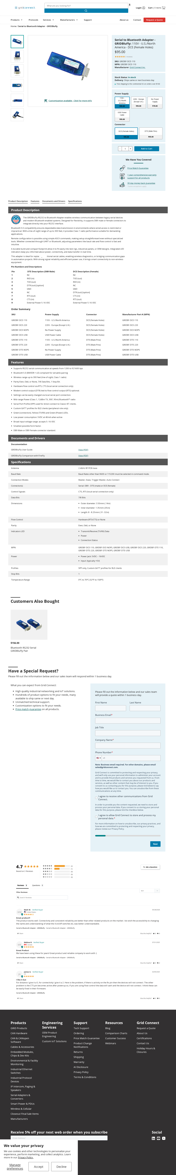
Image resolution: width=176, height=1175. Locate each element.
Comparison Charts (116, 1033)
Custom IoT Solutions (54, 1041)
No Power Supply (155, 100)
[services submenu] (53, 19)
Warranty (79, 1062)
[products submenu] (22, 19)
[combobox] (86, 6)
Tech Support (81, 1028)
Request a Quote (154, 19)
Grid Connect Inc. (137, 67)
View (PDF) (83, 449)
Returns (78, 1052)
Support (88, 19)
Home (13, 26)
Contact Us (143, 1043)
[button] (129, 6)
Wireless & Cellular (21, 1108)
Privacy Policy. (25, 1157)
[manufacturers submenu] (77, 19)
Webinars (110, 1043)
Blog (107, 1028)
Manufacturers (67, 19)
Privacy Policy (81, 1072)
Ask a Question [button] (151, 867)
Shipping (79, 1057)
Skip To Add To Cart (20, 33)
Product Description (18, 201)
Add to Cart (146, 148)
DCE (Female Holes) (126, 131)
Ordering (79, 1033)
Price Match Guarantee (137, 168)
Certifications (144, 1038)
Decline (61, 1167)
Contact (137, 19)
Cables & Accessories (22, 1047)
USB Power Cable (122, 113)
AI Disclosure (81, 1067)
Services (47, 19)
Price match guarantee (28, 709)
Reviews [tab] (20, 885)
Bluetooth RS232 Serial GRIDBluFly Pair (23, 649)
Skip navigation (16, 3)
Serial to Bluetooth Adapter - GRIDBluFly (30, 928)
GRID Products (19, 1028)
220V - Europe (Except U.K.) (138, 100)
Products (15, 19)
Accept (38, 1167)
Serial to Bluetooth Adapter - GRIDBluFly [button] (38, 26)
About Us (142, 1033)
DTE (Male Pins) (151, 131)
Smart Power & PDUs (22, 1103)
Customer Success (115, 1038)
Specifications (75, 201)
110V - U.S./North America (122, 100)
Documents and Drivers (53, 201)
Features (35, 201)
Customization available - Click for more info (70, 100)
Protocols (33, 19)
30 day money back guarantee (141, 183)
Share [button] (21, 933)
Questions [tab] (36, 885)
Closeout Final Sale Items (25, 1113)
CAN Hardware (19, 1033)
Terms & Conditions (85, 1077)
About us (124, 19)
